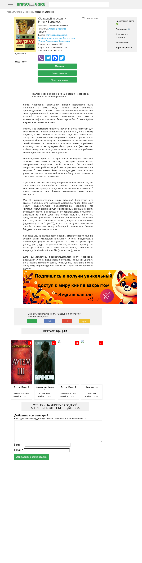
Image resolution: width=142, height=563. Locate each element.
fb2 (49, 321)
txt (32, 321)
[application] (24, 58)
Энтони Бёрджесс (57, 29)
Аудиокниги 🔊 (123, 29)
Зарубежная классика (56, 35)
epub (84, 321)
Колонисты (91, 387)
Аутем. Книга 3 (21, 387)
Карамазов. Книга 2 (45, 388)
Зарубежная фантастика (50, 38)
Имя (17, 444)
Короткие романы (124, 47)
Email (18, 450)
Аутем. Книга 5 (68, 387)
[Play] (16, 57)
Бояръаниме (122, 42)
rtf (67, 321)
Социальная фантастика (58, 41)
